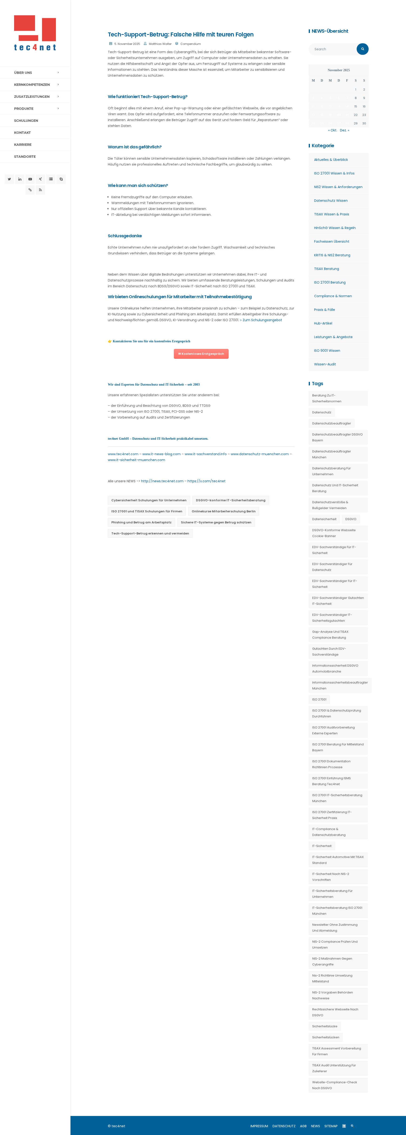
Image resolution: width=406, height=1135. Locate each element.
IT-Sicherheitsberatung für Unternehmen (332, 894)
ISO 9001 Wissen (327, 350)
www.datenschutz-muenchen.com (260, 454)
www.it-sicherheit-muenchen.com (136, 460)
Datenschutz (321, 412)
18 (321, 115)
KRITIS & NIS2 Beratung (332, 255)
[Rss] (40, 190)
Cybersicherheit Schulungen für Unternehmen (149, 500)
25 (322, 123)
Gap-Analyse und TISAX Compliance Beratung (330, 634)
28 (347, 123)
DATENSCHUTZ (284, 1126)
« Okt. (332, 130)
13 (338, 106)
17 (313, 115)
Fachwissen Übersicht (331, 241)
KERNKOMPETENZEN (32, 85)
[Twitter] (9, 179)
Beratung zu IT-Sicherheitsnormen (326, 398)
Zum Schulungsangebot (262, 320)
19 (330, 115)
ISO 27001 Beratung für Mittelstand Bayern (338, 747)
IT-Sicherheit (322, 846)
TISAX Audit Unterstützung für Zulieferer (334, 1068)
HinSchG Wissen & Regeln (335, 227)
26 (330, 123)
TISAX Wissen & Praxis (331, 214)
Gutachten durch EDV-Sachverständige (329, 651)
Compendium (190, 44)
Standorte (25, 156)
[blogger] (50, 179)
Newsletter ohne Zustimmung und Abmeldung (335, 927)
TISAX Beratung (326, 268)
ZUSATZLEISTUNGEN (32, 97)
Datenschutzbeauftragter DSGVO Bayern (337, 437)
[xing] (40, 179)
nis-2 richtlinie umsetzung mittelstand (332, 978)
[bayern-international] (30, 190)
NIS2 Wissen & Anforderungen (338, 187)
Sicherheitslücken (325, 1037)
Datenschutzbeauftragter (331, 423)
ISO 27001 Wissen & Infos (334, 173)
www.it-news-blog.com (161, 454)
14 (347, 106)
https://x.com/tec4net (206, 481)
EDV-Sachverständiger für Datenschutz (332, 567)
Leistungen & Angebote (333, 337)
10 (313, 106)
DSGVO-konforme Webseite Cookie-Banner (334, 533)
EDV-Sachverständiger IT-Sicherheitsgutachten (332, 618)
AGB (303, 1126)
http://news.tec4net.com (162, 481)
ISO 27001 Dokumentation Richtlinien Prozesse (331, 764)
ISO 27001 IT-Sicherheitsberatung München (337, 798)
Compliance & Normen (333, 296)
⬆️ (344, 1126)
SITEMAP (331, 1126)
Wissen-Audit (325, 364)
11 (322, 106)
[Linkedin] (19, 179)
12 (330, 106)
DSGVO (350, 519)
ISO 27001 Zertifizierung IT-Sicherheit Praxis (332, 815)
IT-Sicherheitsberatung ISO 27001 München (337, 911)
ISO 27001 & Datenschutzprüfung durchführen (336, 713)
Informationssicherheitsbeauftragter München (340, 685)
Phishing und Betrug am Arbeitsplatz (141, 522)
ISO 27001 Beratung (330, 282)
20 (339, 115)
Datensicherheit (324, 519)
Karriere (22, 144)
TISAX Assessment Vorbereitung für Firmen (336, 1051)
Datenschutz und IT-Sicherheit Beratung (335, 488)
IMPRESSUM (259, 1126)
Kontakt (22, 133)
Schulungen (26, 121)
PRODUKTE (23, 109)
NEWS (315, 1126)
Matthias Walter (160, 44)
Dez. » (344, 130)
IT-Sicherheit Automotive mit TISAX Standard (338, 860)
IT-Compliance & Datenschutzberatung (329, 832)
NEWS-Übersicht (330, 31)
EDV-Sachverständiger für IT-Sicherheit (334, 584)
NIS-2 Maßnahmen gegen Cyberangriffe (332, 961)
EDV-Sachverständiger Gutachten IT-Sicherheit (338, 601)
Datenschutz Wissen (331, 200)
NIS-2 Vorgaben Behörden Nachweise (332, 995)
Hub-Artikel (323, 323)
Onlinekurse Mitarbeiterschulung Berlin (224, 511)
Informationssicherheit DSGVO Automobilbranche (335, 668)
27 (338, 123)
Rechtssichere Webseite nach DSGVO (335, 1012)
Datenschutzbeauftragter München (331, 454)
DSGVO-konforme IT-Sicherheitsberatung (230, 500)
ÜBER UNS (23, 73)
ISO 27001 (319, 699)
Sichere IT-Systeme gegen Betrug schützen (216, 522)
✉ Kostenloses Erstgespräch (201, 354)
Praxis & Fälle (324, 309)
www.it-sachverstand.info (206, 454)
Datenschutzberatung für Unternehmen (331, 471)
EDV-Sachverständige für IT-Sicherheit (334, 550)
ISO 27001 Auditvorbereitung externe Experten (333, 730)
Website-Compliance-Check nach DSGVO (334, 1085)
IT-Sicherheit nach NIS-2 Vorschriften (330, 877)
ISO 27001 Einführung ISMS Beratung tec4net (331, 781)
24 (313, 123)
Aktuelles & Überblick (331, 159)
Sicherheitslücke (324, 1026)
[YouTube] (30, 179)
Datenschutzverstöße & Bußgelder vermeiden (330, 505)
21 (347, 115)
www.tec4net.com (123, 454)
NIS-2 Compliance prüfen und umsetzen (335, 944)
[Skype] (61, 179)
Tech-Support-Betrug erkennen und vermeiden (150, 533)
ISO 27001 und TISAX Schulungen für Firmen (146, 511)
